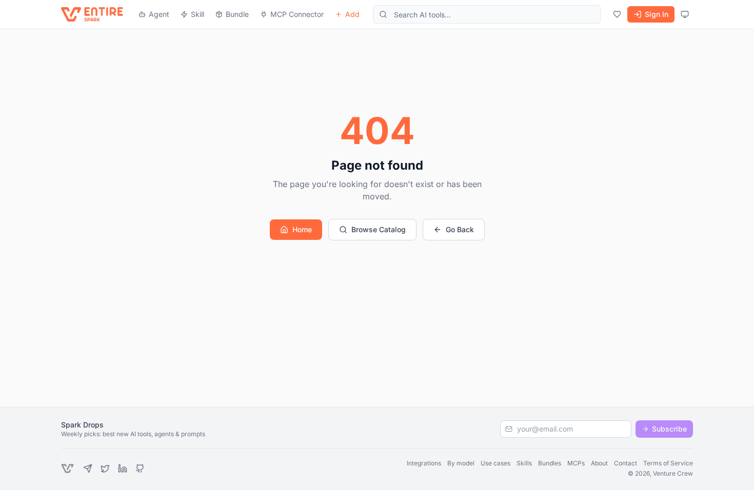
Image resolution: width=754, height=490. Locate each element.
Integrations (424, 463)
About (599, 463)
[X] (105, 468)
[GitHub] (140, 468)
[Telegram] (87, 468)
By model (460, 463)
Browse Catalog (378, 229)
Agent (159, 14)
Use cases (495, 463)
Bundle (237, 14)
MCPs (576, 463)
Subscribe (669, 428)
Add (352, 14)
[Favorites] (617, 14)
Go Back (460, 229)
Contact (625, 463)
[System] (685, 14)
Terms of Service (668, 463)
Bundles (549, 463)
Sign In (656, 14)
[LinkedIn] (122, 468)
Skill (197, 14)
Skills (524, 463)
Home (302, 229)
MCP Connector (297, 14)
